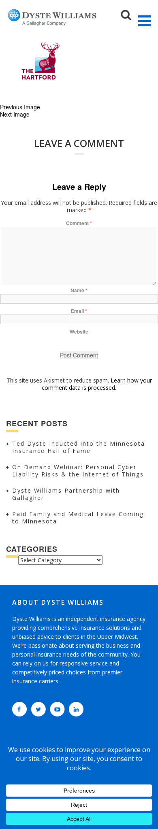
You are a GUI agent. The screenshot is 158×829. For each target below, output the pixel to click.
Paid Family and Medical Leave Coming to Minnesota (78, 517)
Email (79, 311)
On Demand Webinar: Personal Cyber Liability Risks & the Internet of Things (78, 470)
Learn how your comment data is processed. (97, 383)
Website (79, 331)
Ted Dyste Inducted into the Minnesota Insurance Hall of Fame (78, 447)
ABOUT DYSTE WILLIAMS (58, 602)
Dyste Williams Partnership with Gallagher (66, 494)
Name (79, 290)
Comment (79, 223)
